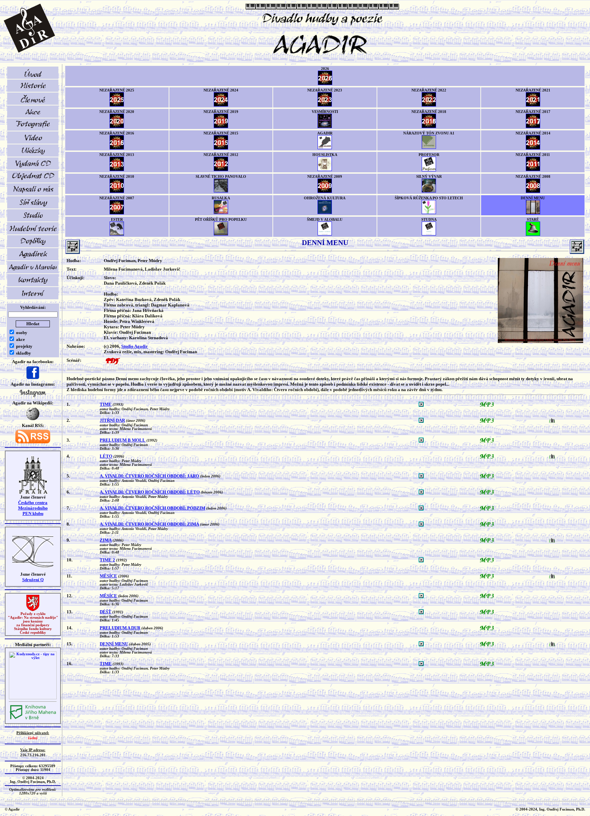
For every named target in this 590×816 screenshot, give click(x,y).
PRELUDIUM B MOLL (122, 440)
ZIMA (106, 540)
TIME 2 (107, 559)
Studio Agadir (134, 346)
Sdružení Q (33, 579)
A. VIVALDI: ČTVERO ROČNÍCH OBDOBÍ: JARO (149, 475)
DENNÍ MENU (114, 643)
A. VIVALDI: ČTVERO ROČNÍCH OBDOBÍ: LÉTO (150, 492)
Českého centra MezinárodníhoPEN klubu (33, 508)
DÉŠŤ (105, 611)
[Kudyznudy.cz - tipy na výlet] (33, 698)
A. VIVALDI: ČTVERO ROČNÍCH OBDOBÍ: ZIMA (149, 524)
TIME (106, 404)
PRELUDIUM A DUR (120, 627)
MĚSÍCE (108, 575)
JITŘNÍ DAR (112, 420)
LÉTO (106, 456)
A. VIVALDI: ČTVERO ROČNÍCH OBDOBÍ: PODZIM (152, 508)
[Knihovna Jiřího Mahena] (33, 718)
